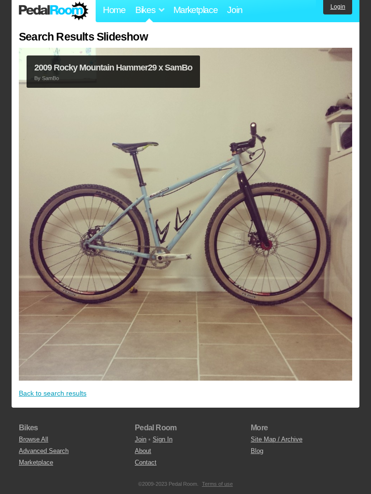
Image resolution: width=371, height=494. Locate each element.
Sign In (162, 439)
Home (114, 10)
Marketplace (195, 10)
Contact (146, 462)
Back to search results (52, 393)
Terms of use (217, 484)
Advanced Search (44, 450)
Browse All (33, 439)
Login (337, 6)
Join (234, 10)
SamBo (50, 78)
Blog (257, 450)
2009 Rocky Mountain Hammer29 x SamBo (113, 67)
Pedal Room (53, 11)
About (143, 450)
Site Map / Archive (276, 439)
